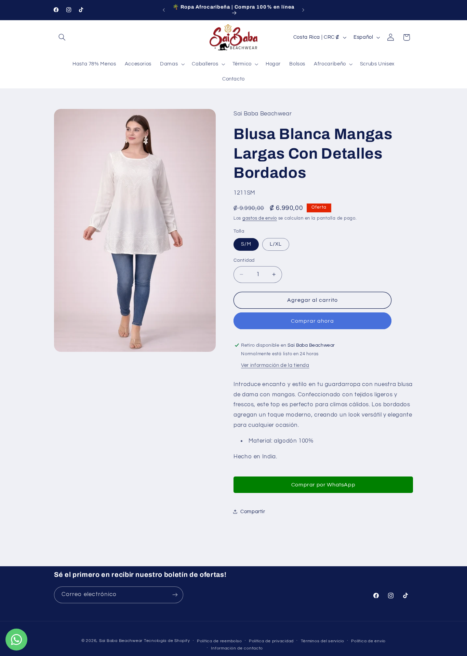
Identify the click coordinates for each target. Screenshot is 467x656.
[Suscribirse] (175, 594)
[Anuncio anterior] (163, 10)
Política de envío (368, 641)
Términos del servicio (322, 641)
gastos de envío (259, 218)
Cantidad (244, 260)
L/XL (276, 244)
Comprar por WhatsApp (323, 484)
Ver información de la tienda (275, 365)
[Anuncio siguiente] (303, 10)
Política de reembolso (219, 641)
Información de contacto (237, 648)
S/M (246, 244)
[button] (62, 37)
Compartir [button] (252, 511)
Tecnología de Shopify (167, 641)
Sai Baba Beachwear (121, 641)
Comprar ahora (312, 321)
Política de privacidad (271, 641)
